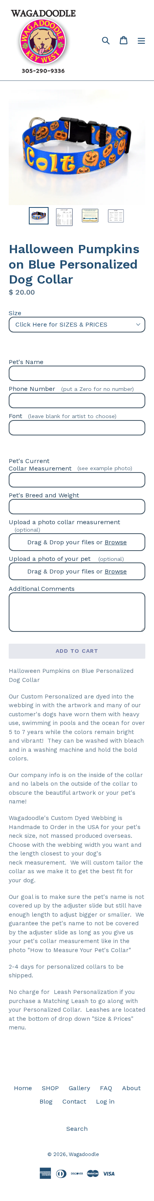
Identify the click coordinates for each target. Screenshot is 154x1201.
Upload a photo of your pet (66, 558)
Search (77, 1128)
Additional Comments (42, 588)
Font (62, 416)
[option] (38, 215)
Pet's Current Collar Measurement (70, 464)
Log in (105, 1101)
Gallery (79, 1088)
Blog (46, 1101)
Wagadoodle (84, 1154)
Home (23, 1088)
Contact (74, 1101)
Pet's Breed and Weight (44, 495)
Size (15, 313)
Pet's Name (26, 362)
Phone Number (71, 388)
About (131, 1088)
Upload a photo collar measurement (64, 525)
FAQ (106, 1088)
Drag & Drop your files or (77, 542)
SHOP (50, 1088)
